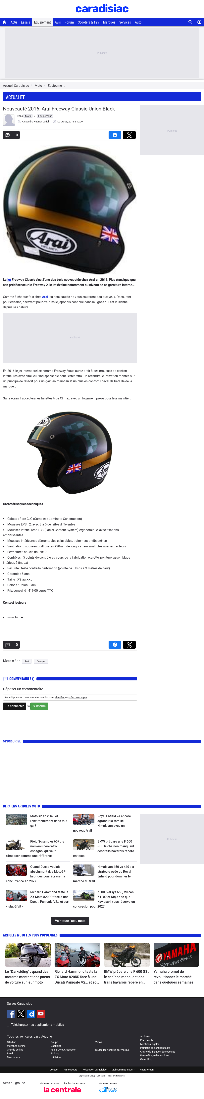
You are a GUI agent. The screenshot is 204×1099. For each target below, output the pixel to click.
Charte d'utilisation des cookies (157, 1051)
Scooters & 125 (88, 22)
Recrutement (147, 1069)
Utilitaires (56, 1057)
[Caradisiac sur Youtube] (41, 1014)
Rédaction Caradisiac (95, 1069)
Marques (109, 22)
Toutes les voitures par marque (112, 1049)
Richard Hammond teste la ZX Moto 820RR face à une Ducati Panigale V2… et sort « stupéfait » (77, 977)
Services (125, 22)
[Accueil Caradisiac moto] (4, 22)
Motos (98, 1042)
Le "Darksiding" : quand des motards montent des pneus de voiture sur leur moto (27, 976)
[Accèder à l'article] (16, 819)
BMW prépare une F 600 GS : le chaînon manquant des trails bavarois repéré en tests (126, 977)
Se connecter (15, 706)
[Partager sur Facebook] (116, 133)
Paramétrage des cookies (154, 1055)
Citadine (11, 1042)
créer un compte (78, 697)
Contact (54, 1069)
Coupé (54, 1042)
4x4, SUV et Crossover (63, 1049)
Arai (45, 297)
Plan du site (146, 1040)
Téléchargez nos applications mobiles (37, 1025)
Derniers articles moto (21, 805)
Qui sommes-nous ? (123, 1069)
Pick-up (55, 1053)
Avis (58, 22)
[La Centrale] (62, 1093)
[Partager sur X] (130, 133)
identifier (60, 697)
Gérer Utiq (145, 1059)
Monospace (13, 1057)
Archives (145, 1036)
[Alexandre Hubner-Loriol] (9, 125)
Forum (69, 22)
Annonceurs (70, 1069)
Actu (14, 22)
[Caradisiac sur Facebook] (11, 1014)
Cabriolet (56, 1045)
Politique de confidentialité (155, 1047)
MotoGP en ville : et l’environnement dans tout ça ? (48, 821)
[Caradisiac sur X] (21, 1014)
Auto (138, 22)
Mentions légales (150, 1044)
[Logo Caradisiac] (102, 16)
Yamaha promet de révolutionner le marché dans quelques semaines (173, 976)
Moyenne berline (16, 1045)
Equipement (42, 22)
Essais (25, 22)
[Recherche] (190, 22)
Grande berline (15, 1049)
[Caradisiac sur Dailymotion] (31, 1014)
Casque (41, 661)
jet (9, 280)
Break (10, 1053)
